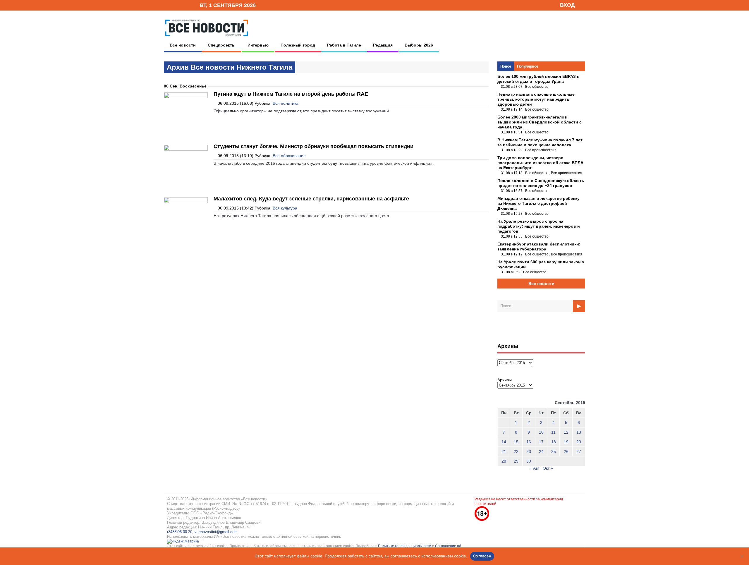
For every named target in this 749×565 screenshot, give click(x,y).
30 (528, 461)
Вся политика (285, 103)
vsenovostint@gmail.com (216, 532)
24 (541, 451)
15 (516, 441)
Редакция (383, 45)
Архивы (504, 380)
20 (578, 441)
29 (516, 461)
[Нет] (742, 556)
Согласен (482, 556)
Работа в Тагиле (344, 45)
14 (503, 441)
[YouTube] (185, 4)
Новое (505, 66)
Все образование (289, 155)
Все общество (537, 87)
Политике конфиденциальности (405, 546)
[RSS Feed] (176, 4)
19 (566, 441)
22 (516, 451)
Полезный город (298, 45)
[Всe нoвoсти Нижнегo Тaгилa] (206, 37)
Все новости (183, 45)
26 (566, 451)
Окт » (548, 468)
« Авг (534, 468)
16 (528, 441)
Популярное (527, 66)
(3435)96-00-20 (179, 532)
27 (578, 451)
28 (503, 461)
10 (541, 432)
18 (553, 441)
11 (553, 432)
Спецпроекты (222, 45)
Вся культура (285, 208)
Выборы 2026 (419, 45)
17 (541, 441)
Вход (567, 5)
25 (553, 451)
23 (528, 451)
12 (566, 432)
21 (503, 451)
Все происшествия (540, 150)
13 (578, 432)
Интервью (258, 45)
